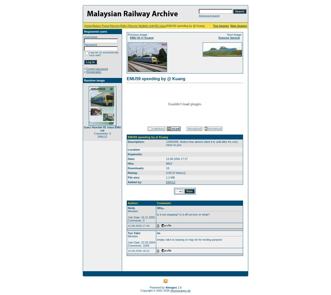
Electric (115, 25)
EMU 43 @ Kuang (142, 37)
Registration (93, 71)
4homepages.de (180, 290)
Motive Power (101, 25)
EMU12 (170, 182)
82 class (160, 25)
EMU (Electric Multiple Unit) (138, 25)
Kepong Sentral (229, 37)
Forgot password (97, 68)
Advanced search (209, 15)
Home (88, 25)
